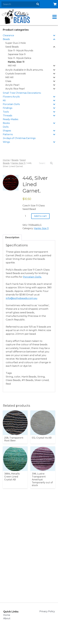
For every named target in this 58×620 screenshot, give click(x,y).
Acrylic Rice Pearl (15, 88)
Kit (4, 100)
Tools (6, 111)
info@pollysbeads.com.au (21, 298)
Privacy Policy (47, 611)
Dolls (5, 127)
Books (6, 123)
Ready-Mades (10, 119)
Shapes (7, 130)
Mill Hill (12, 65)
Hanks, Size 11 (16, 62)
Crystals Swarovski (15, 73)
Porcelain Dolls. (32, 276)
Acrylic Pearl (12, 85)
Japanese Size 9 (16, 54)
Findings (7, 108)
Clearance (8, 35)
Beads (6, 39)
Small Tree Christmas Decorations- (22, 93)
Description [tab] (12, 237)
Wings (6, 142)
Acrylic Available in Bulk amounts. (24, 70)
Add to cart (40, 216)
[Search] (38, 4)
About (6, 618)
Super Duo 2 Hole (15, 43)
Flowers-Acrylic (11, 96)
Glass (8, 81)
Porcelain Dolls (11, 104)
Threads (7, 115)
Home (6, 160)
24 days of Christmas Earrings (19, 138)
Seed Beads (12, 46)
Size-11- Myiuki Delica (19, 58)
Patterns (8, 134)
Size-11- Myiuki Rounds (20, 50)
